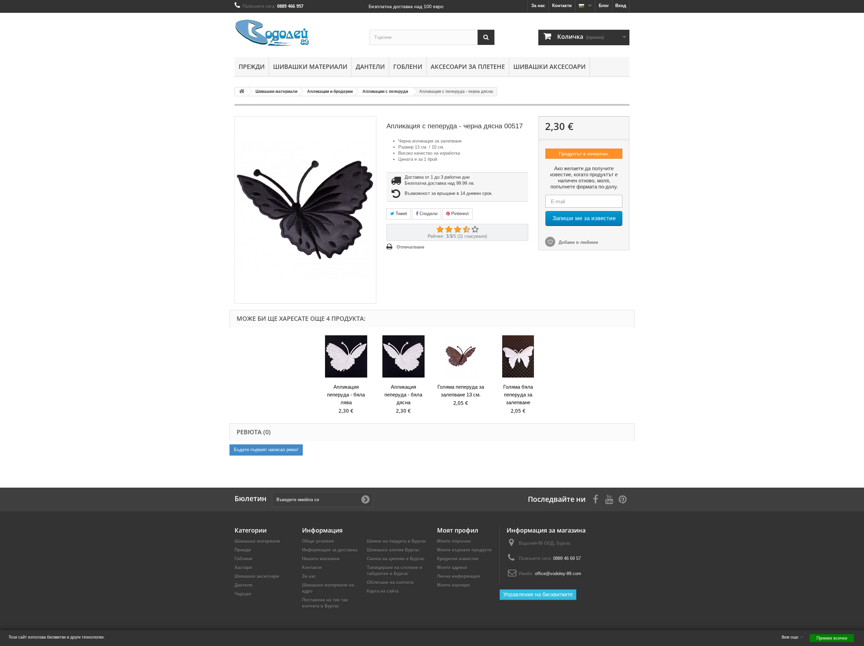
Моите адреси (452, 567)
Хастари (243, 567)
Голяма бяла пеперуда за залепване (518, 394)
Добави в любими (577, 242)
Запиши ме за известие (584, 218)
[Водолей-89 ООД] (297, 33)
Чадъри (243, 593)
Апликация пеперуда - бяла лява (346, 394)
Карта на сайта (383, 591)
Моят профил (457, 530)
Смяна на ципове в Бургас (396, 558)
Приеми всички (831, 638)
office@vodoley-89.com (558, 573)
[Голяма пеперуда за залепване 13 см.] (460, 356)
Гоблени (407, 66)
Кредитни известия (458, 558)
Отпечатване (410, 247)
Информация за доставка (329, 549)
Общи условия (318, 541)
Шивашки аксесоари (549, 66)
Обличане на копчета (390, 582)
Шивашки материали (310, 66)
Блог (604, 5)
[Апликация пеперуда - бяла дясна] (403, 356)
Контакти (562, 5)
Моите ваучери (453, 585)
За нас (538, 5)
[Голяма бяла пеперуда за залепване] (518, 356)
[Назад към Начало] (241, 91)
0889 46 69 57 (567, 558)
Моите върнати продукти (464, 549)
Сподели (427, 213)
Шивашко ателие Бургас (393, 549)
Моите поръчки (454, 541)
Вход (620, 5)
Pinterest (459, 213)
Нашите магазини (321, 558)
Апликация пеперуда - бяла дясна (403, 394)
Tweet (400, 213)
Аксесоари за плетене (468, 66)
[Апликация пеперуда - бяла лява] (346, 356)
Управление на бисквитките (538, 594)
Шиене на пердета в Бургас (396, 541)
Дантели (370, 66)
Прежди (252, 66)
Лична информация (458, 576)
